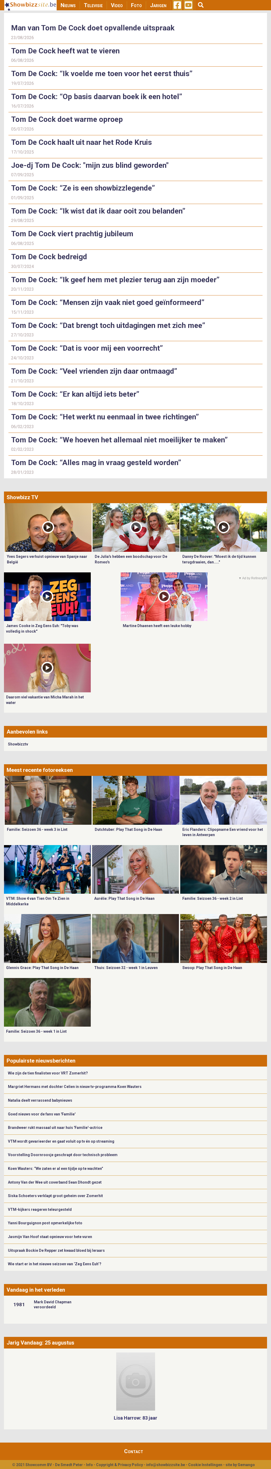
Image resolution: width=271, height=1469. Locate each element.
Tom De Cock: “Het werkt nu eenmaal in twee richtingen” (105, 417)
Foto (136, 5)
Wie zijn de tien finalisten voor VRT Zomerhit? (48, 1073)
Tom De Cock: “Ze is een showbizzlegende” (83, 188)
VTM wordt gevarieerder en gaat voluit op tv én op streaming (61, 1141)
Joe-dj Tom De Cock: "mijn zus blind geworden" (90, 165)
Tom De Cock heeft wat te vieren (65, 51)
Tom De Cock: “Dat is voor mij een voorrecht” (87, 348)
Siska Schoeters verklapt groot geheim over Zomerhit (55, 1196)
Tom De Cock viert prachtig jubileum (72, 233)
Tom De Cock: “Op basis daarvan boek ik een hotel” (96, 96)
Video (117, 5)
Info (89, 1465)
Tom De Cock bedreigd (49, 256)
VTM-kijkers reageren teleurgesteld (40, 1209)
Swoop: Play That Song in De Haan (212, 968)
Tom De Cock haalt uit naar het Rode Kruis (81, 142)
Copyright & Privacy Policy (119, 1465)
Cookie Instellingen (205, 1465)
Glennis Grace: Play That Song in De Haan (42, 968)
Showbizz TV (22, 497)
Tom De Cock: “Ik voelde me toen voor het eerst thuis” (101, 73)
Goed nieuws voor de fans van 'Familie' (41, 1114)
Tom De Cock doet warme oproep (67, 119)
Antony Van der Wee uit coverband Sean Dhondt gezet (55, 1182)
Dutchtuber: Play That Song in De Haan (128, 829)
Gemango (246, 1465)
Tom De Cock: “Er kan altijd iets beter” (75, 394)
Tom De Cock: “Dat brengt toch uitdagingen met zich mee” (108, 325)
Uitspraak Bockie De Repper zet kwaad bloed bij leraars (56, 1250)
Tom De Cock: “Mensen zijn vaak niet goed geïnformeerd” (107, 302)
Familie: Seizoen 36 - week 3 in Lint (37, 829)
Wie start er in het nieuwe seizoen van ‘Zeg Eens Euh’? (54, 1264)
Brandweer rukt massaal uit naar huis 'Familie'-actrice (55, 1127)
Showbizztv (18, 744)
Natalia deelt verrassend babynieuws (40, 1100)
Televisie (93, 5)
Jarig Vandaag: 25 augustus (40, 1343)
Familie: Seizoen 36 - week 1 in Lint (36, 1031)
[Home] (30, 5)
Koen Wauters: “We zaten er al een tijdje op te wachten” (55, 1168)
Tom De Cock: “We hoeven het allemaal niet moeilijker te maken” (119, 439)
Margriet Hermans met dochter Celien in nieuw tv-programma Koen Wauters (75, 1087)
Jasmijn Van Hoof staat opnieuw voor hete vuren (50, 1237)
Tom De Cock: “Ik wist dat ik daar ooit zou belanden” (98, 211)
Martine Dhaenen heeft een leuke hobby (157, 626)
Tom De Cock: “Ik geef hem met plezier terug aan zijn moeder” (115, 279)
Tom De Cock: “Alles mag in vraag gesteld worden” (96, 462)
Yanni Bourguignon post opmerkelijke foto (45, 1223)
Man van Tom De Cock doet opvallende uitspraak (92, 28)
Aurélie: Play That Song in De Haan (124, 898)
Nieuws (68, 5)
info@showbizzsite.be (165, 1465)
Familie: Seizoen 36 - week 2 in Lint (212, 898)
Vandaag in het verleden (36, 1290)
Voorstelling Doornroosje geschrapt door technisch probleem (63, 1155)
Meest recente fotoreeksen (40, 770)
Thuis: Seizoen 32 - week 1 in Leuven (126, 968)
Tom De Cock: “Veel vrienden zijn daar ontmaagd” (94, 371)
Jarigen (158, 5)
